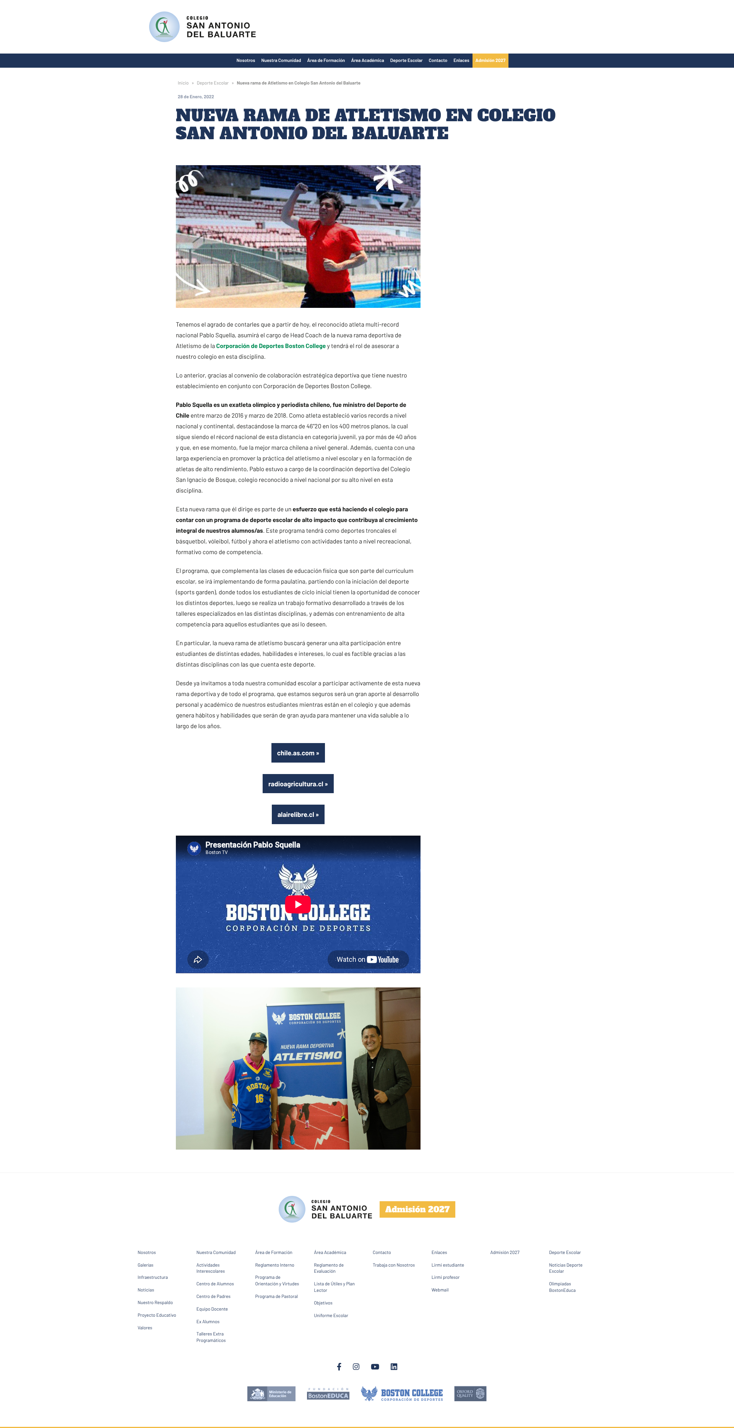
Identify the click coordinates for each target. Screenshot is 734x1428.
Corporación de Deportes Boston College (271, 346)
